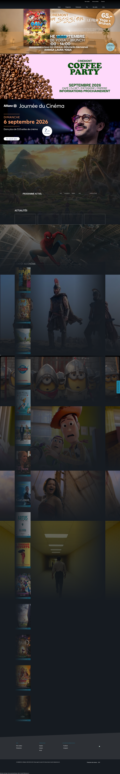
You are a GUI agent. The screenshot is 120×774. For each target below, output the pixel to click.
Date (80, 193)
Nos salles (95, 7)
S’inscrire (103, 1)
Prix (87, 7)
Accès (40, 750)
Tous (61, 193)
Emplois (41, 745)
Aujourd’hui (67, 193)
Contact (41, 748)
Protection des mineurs (92, 762)
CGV (99, 762)
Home (59, 7)
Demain (73, 193)
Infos (103, 7)
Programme (68, 7)
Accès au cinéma (95, 1)
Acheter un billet (62, 36)
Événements (78, 7)
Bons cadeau (87, 1)
